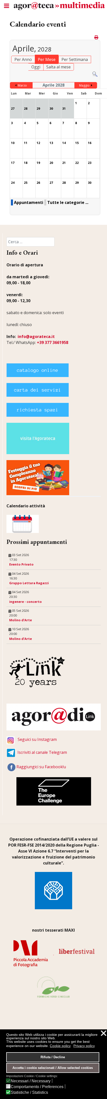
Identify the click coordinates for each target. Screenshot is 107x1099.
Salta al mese (58, 67)
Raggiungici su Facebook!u (41, 766)
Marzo (22, 85)
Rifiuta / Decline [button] (53, 1057)
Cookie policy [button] (60, 1046)
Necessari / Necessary (31, 1081)
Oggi (35, 67)
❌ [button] (104, 1033)
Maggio (84, 85)
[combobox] (30, 241)
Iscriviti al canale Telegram (42, 752)
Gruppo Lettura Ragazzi (29, 583)
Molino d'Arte (20, 620)
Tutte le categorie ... (67, 202)
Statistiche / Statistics (29, 1092)
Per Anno (23, 59)
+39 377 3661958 (52, 342)
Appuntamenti (28, 202)
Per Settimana (74, 59)
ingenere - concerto (25, 601)
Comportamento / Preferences (37, 1087)
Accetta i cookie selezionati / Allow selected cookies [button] (52, 1068)
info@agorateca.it (36, 336)
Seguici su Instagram (37, 739)
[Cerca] (95, 73)
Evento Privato (21, 564)
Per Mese (46, 59)
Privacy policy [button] (84, 1046)
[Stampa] (96, 37)
